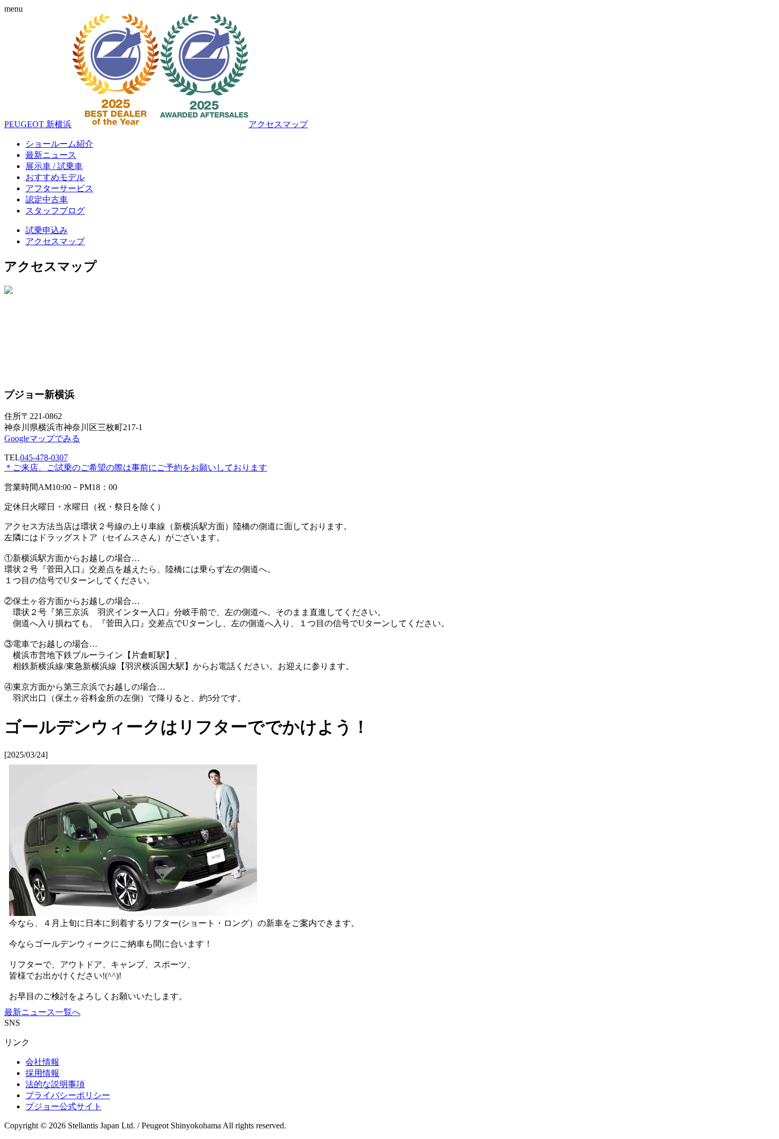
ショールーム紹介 (59, 143)
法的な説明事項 (55, 1084)
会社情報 (42, 1061)
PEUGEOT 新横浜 (38, 124)
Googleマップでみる (42, 438)
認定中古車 (46, 199)
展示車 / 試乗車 (54, 166)
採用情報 (42, 1073)
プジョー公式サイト (63, 1106)
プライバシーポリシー (67, 1095)
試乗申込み (46, 230)
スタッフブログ (55, 210)
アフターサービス (59, 188)
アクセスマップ (278, 124)
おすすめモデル (55, 177)
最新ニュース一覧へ (42, 1012)
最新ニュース (50, 154)
